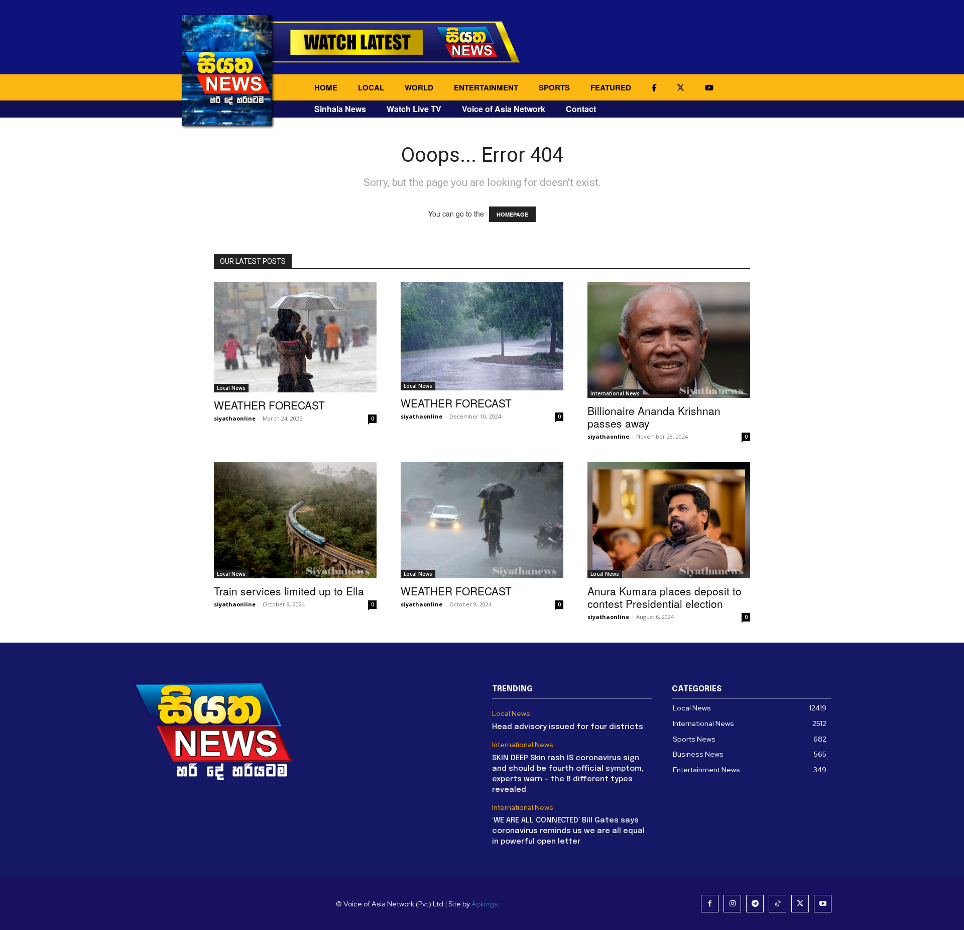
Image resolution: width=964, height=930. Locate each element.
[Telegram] (755, 903)
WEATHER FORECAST (269, 404)
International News (615, 393)
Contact (581, 109)
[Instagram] (732, 903)
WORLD (419, 87)
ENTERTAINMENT (486, 87)
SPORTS (554, 87)
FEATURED (610, 87)
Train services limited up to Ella (289, 590)
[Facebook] (709, 903)
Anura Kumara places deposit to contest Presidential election (664, 597)
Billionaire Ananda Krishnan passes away (653, 417)
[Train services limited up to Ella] (295, 520)
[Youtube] (822, 903)
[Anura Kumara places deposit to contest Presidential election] (668, 520)
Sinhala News (340, 109)
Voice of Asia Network (503, 109)
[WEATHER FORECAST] (295, 337)
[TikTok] (777, 903)
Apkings (484, 903)
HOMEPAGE (512, 214)
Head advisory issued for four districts (567, 727)
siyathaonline (235, 418)
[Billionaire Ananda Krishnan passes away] (668, 340)
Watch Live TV (414, 109)
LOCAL (371, 87)
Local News (231, 387)
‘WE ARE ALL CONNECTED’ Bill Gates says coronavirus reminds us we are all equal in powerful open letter (568, 831)
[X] (800, 903)
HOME (325, 87)
